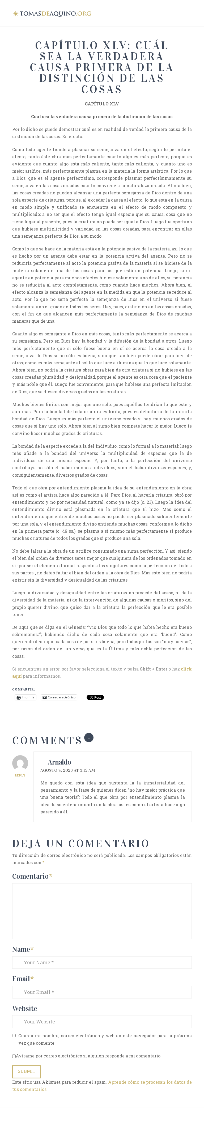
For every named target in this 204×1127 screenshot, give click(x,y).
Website (24, 1008)
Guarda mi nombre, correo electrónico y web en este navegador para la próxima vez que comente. (105, 1039)
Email (23, 978)
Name (23, 949)
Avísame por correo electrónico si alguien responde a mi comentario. (89, 1055)
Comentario (32, 876)
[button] (189, 13)
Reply (20, 775)
